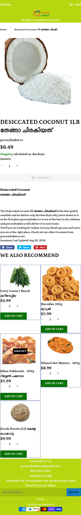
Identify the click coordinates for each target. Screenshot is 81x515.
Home (3, 29)
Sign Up (74, 492)
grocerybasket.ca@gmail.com (40, 466)
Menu (7, 4)
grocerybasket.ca (44, 504)
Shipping (6, 154)
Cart (77, 4)
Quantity (5, 159)
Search (40, 499)
